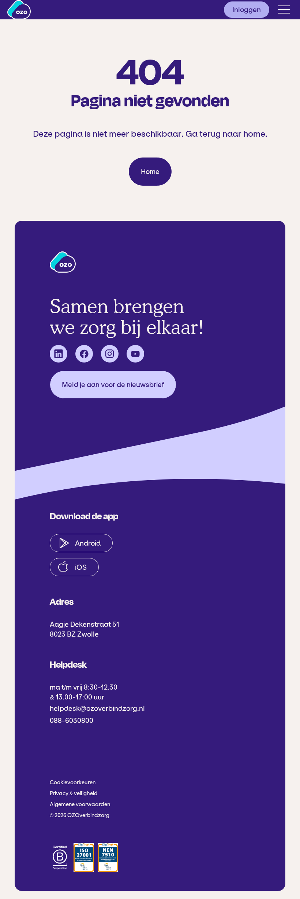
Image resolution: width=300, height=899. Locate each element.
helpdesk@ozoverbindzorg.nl (97, 708)
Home (150, 171)
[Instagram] (110, 354)
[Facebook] (84, 354)
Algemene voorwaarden (80, 804)
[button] (284, 9)
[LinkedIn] (58, 354)
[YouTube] (135, 354)
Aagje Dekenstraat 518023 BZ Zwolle (84, 629)
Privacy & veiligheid (74, 793)
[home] (19, 9)
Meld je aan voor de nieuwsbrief (113, 384)
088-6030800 (71, 720)
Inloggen (246, 10)
